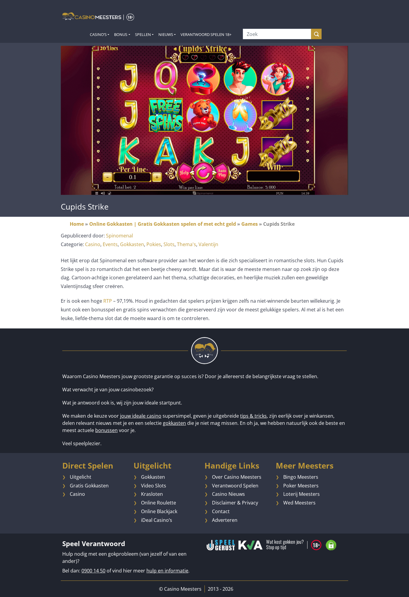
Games (249, 224)
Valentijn (208, 244)
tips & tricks (253, 416)
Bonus (120, 34)
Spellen (143, 34)
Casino (92, 244)
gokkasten (174, 423)
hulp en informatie (167, 570)
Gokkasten (132, 244)
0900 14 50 (93, 570)
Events (110, 244)
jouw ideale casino (140, 416)
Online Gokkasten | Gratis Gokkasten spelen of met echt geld (162, 224)
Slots (169, 244)
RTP (107, 301)
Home (77, 224)
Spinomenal (119, 235)
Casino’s (98, 34)
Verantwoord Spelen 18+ (206, 34)
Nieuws (165, 34)
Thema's (186, 244)
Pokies (153, 244)
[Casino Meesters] (98, 16)
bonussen (106, 430)
